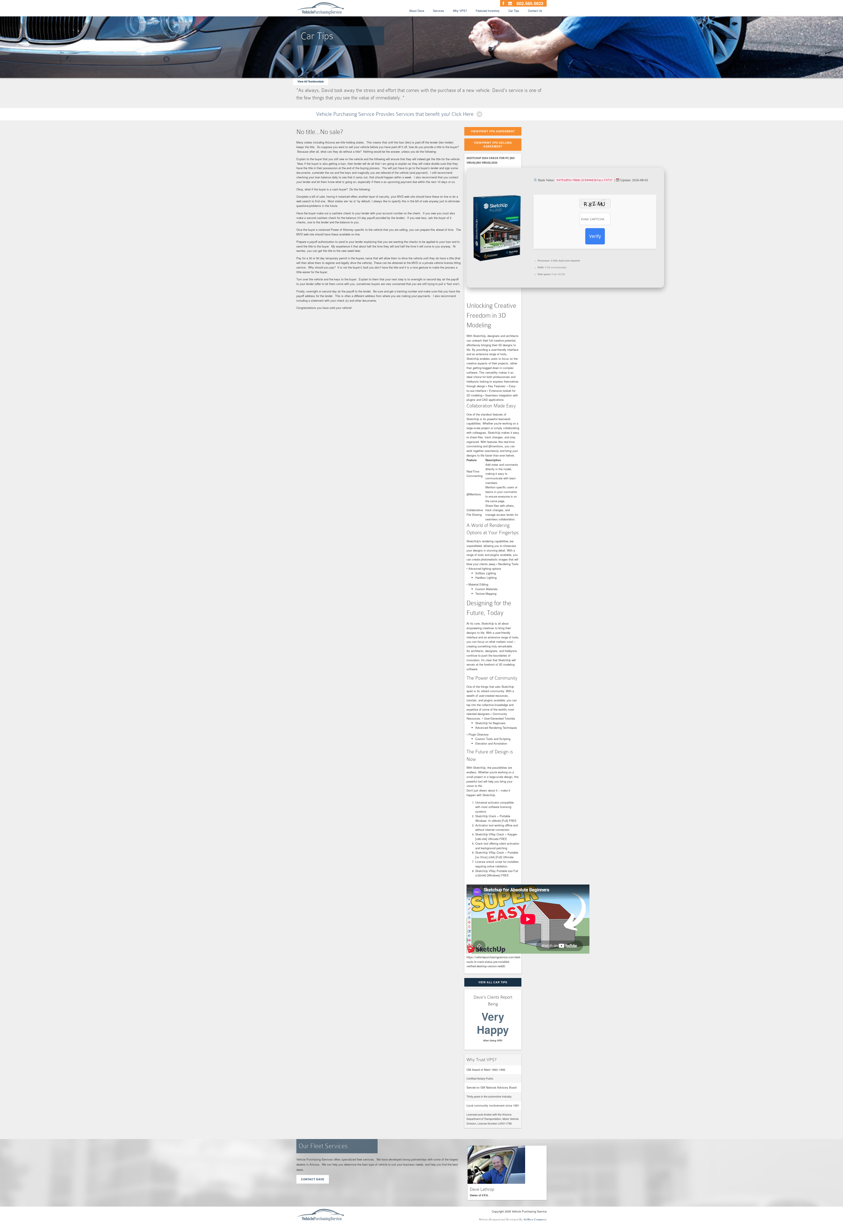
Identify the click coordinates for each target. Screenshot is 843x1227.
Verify (595, 236)
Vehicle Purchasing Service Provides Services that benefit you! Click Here (395, 114)
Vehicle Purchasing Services (320, 8)
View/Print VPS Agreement (493, 131)
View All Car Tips (492, 982)
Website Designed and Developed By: (513, 1219)
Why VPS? (460, 11)
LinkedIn (510, 3)
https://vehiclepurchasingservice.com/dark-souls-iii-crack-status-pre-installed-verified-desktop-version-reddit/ (494, 961)
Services (438, 11)
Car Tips (513, 11)
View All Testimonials (310, 81)
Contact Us (535, 11)
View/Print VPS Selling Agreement (493, 144)
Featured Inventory (488, 11)
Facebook (503, 3)
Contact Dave (312, 1179)
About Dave (416, 11)
